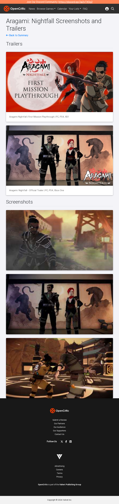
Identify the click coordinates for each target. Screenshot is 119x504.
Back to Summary (18, 35)
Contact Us (59, 434)
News (32, 8)
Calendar (62, 8)
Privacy (59, 477)
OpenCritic (43, 484)
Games (45, 8)
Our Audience (59, 427)
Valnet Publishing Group (70, 484)
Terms (59, 473)
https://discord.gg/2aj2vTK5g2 (76, 1)
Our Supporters (59, 430)
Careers (59, 469)
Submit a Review (60, 420)
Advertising (59, 466)
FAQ (85, 8)
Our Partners (59, 423)
